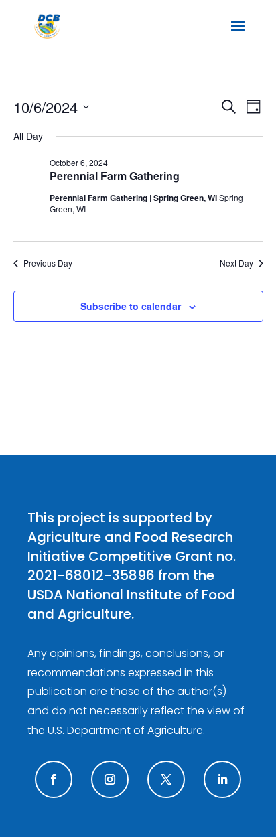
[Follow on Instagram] (110, 779)
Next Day (236, 263)
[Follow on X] (166, 779)
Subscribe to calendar (130, 306)
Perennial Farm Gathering (115, 175)
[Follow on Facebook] (53, 779)
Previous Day (47, 263)
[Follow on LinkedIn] (222, 779)
